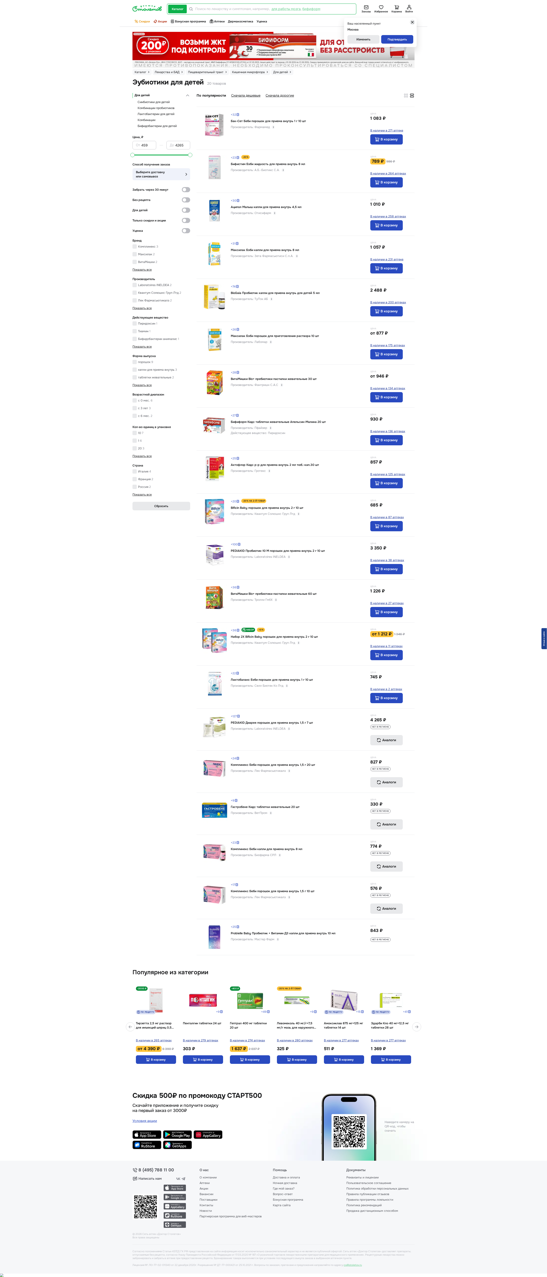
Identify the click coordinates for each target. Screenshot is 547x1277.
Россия (144, 487)
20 (141, 448)
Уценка (262, 21)
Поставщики (208, 1200)
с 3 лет (144, 408)
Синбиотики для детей (154, 102)
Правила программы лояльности (369, 1200)
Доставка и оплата (286, 1177)
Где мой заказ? (283, 1188)
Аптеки (219, 21)
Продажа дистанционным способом (372, 1211)
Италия (144, 471)
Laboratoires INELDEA (155, 285)
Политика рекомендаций (364, 1205)
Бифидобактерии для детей (157, 126)
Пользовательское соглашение (368, 1183)
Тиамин (144, 331)
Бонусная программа (190, 21)
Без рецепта (141, 200)
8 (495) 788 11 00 (156, 1170)
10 (140, 433)
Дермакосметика (240, 21)
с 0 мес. (145, 400)
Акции (162, 21)
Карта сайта (282, 1205)
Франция (145, 479)
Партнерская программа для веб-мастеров (231, 1216)
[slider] (132, 155)
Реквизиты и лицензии (362, 1177)
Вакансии (206, 1194)
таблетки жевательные (156, 377)
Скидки (144, 21)
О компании (208, 1177)
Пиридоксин (147, 323)
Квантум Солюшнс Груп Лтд (159, 293)
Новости (206, 1211)
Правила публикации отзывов (367, 1194)
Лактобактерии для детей (156, 114)
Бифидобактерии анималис (158, 339)
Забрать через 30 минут (150, 190)
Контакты (206, 1205)
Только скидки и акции (149, 220)
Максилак (146, 254)
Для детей (142, 95)
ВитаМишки (147, 262)
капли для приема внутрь (157, 370)
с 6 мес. (145, 416)
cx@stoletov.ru (353, 1265)
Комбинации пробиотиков (156, 108)
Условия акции (144, 1121)
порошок (145, 362)
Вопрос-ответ (283, 1194)
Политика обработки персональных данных (377, 1188)
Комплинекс (148, 246)
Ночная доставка (285, 1183)
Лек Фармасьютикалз (155, 300)
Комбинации (146, 120)
